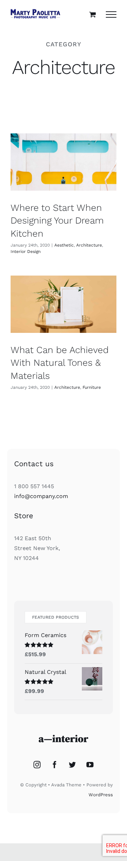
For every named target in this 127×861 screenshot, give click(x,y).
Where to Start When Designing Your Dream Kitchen (57, 220)
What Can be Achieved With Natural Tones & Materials (60, 363)
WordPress (101, 794)
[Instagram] (37, 765)
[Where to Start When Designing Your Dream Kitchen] (63, 161)
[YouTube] (90, 765)
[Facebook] (54, 765)
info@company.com (41, 496)
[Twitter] (72, 765)
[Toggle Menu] (111, 14)
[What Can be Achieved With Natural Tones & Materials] (63, 304)
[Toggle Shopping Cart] (92, 14)
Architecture (89, 245)
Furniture (92, 387)
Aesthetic (64, 245)
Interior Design (26, 251)
